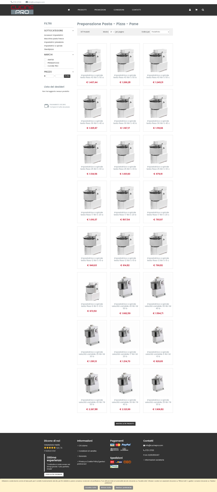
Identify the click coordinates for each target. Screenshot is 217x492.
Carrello (90, 68)
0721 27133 (17, 2)
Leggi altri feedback (54, 474)
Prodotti (82, 9)
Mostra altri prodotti (125, 424)
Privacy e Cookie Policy (88, 461)
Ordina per (146, 32)
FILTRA (67, 76)
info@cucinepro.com (36, 2)
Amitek (51, 60)
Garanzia (82, 456)
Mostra (105, 32)
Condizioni (119, 9)
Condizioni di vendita (87, 451)
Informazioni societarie (154, 460)
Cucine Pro (53, 66)
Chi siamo (83, 445)
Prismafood (53, 63)
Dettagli (89, 60)
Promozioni (100, 9)
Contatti (136, 9)
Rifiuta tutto (106, 488)
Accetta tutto (90, 488)
